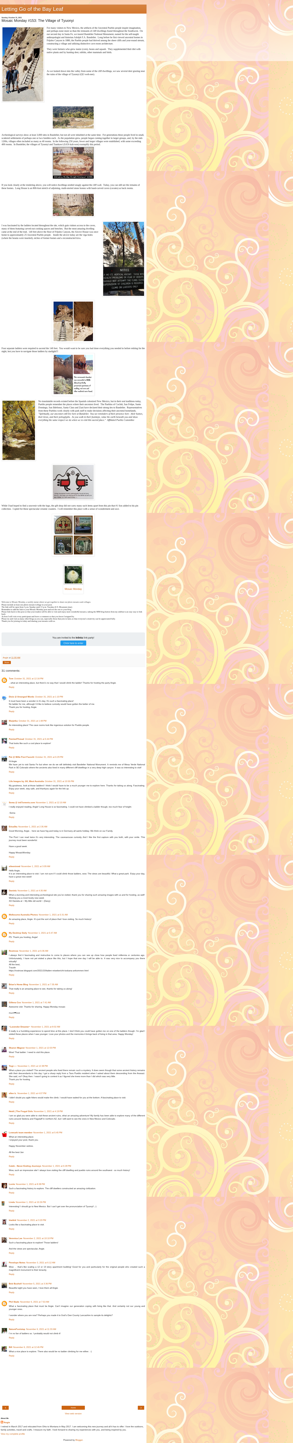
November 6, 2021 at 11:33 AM (41, 1329)
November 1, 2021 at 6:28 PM (56, 1166)
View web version (73, 1413)
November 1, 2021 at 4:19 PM (48, 1111)
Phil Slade (14, 1302)
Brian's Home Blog (18, 984)
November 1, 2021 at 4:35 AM (32, 890)
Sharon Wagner (17, 1048)
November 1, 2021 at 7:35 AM (43, 984)
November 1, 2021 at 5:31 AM (53, 914)
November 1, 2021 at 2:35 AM (32, 826)
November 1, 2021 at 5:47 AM (42, 933)
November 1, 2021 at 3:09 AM (35, 866)
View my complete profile (13, 1434)
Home (73, 1408)
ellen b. (12, 1093)
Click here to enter (73, 643)
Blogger (79, 1440)
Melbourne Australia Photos (23, 914)
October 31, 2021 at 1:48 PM (33, 721)
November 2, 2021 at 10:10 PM (38, 1238)
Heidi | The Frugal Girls (21, 1111)
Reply (11, 687)
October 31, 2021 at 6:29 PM (49, 757)
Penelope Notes (17, 1262)
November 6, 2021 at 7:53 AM (34, 1302)
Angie (7, 1422)
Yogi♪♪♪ (13, 1066)
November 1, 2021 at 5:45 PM (47, 1132)
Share (6, 662)
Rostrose (13, 951)
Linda (12, 1202)
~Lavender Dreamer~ (19, 1027)
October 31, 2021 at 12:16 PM (28, 678)
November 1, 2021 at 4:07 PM (31, 1093)
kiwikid (12, 1220)
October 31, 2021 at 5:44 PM (39, 739)
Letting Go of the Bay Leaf (32, 9)
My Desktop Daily (18, 933)
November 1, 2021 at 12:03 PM (41, 1048)
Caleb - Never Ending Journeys (25, 1166)
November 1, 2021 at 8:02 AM (45, 1027)
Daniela (13, 890)
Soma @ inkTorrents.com (22, 802)
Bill (10, 1347)
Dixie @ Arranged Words (21, 696)
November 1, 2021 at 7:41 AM (36, 1002)
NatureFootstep (17, 1329)
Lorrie (12, 1184)
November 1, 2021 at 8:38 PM (30, 1184)
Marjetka (13, 721)
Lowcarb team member (20, 1132)
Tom (11, 678)
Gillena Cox (15, 1002)
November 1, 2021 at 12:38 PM (33, 1066)
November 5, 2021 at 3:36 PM (37, 1283)
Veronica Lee (15, 1238)
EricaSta (13, 826)
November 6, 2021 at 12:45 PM (28, 1347)
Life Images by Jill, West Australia (26, 781)
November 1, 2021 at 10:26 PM (31, 1202)
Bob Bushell (15, 1283)
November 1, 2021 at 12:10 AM (51, 802)
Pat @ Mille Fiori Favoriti (21, 757)
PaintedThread (16, 739)
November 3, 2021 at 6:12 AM (40, 1262)
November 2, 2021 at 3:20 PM (31, 1220)
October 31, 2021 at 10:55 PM (59, 781)
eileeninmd (14, 866)
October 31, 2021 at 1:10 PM (49, 696)
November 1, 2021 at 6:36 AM (33, 951)
